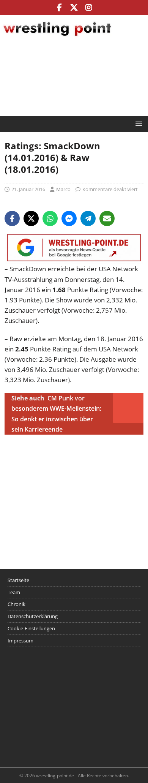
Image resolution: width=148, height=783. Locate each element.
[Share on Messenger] (69, 218)
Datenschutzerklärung (33, 616)
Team (14, 592)
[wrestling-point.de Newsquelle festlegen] (74, 258)
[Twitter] (74, 7)
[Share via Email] (107, 218)
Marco (63, 189)
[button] (137, 124)
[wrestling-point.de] (57, 37)
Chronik (16, 604)
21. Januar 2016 (28, 189)
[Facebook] (59, 7)
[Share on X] (31, 218)
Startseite (18, 580)
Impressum (20, 640)
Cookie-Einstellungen (31, 628)
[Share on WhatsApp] (50, 218)
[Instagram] (89, 7)
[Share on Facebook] (12, 218)
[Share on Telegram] (88, 218)
